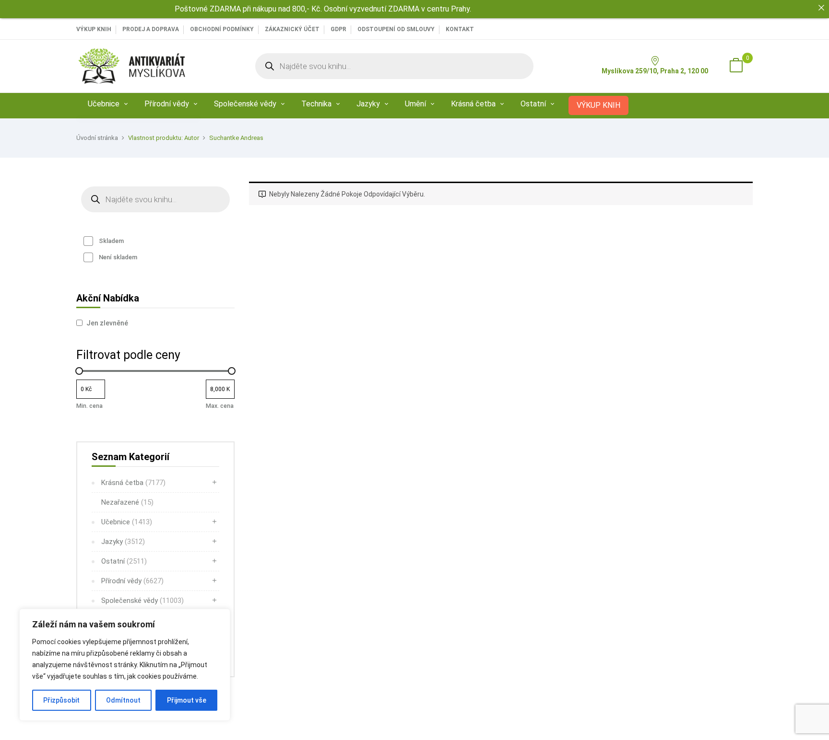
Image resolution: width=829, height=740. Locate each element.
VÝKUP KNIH (93, 29)
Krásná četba (133, 482)
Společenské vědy (142, 600)
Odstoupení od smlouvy (396, 29)
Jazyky (123, 541)
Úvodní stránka (97, 137)
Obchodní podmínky (222, 29)
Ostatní (124, 561)
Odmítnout (123, 700)
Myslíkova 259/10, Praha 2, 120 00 (655, 71)
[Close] (821, 7)
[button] (736, 66)
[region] (124, 665)
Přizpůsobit (61, 700)
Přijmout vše (186, 700)
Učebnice (126, 522)
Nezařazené (127, 502)
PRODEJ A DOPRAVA (150, 29)
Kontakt (460, 29)
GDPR (338, 29)
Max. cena (220, 406)
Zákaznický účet (292, 29)
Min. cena (89, 406)
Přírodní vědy (132, 581)
